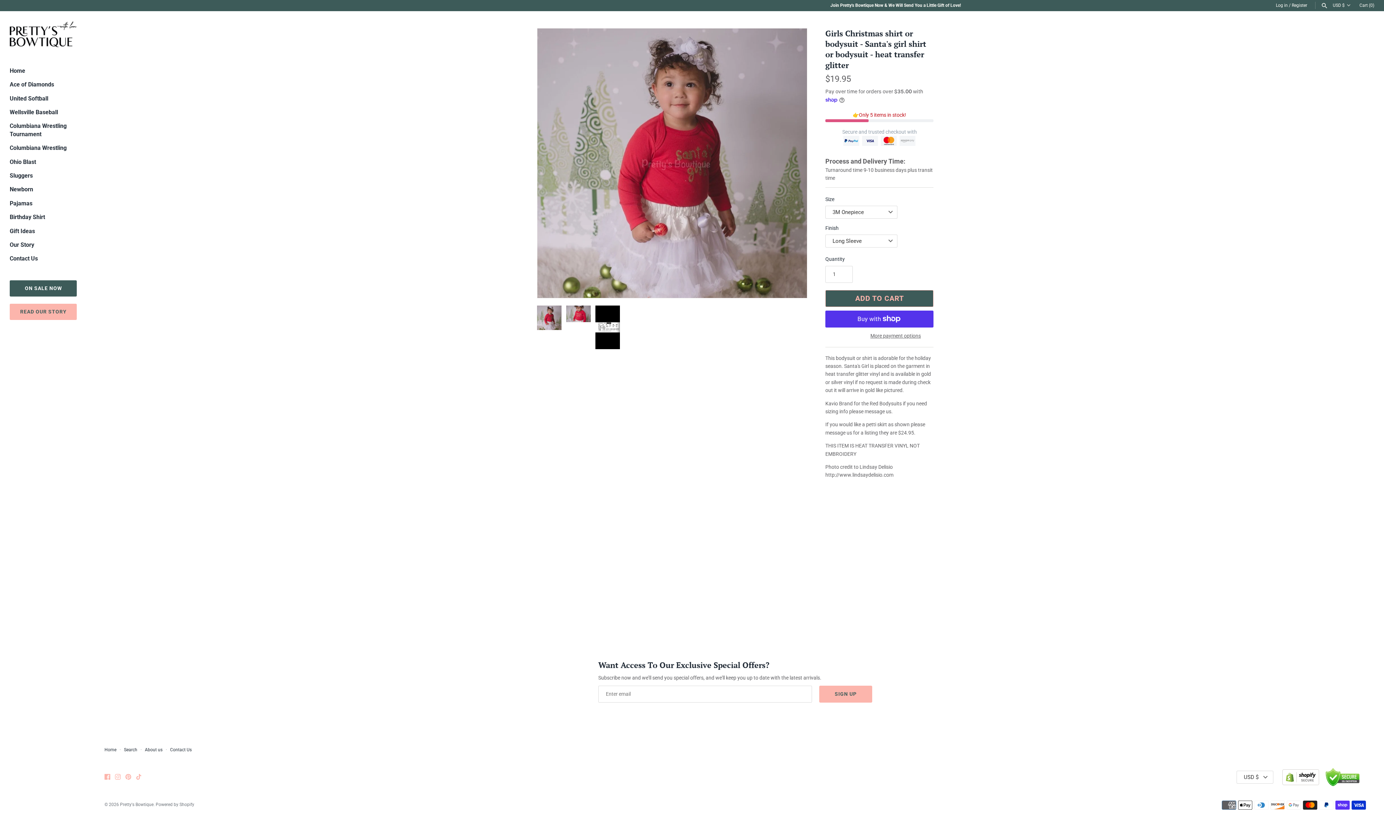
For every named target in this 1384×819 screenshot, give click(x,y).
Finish (832, 228)
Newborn (21, 189)
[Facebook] (107, 777)
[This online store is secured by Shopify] (1300, 777)
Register (1299, 5)
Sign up (846, 694)
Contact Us (24, 258)
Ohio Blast (23, 162)
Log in (1282, 5)
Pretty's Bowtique (137, 804)
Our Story (22, 244)
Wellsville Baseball (34, 112)
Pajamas (21, 203)
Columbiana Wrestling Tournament (38, 130)
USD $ (1339, 5)
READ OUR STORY (43, 312)
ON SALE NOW (43, 288)
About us (154, 749)
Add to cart (879, 298)
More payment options (895, 336)
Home (17, 70)
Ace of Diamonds (32, 84)
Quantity (835, 259)
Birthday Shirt (27, 217)
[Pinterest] (128, 777)
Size (829, 199)
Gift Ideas (22, 231)
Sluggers (21, 175)
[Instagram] (118, 777)
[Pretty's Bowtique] (43, 34)
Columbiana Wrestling (38, 147)
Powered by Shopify (175, 804)
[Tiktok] (139, 777)
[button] (792, 163)
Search (130, 749)
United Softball (29, 98)
